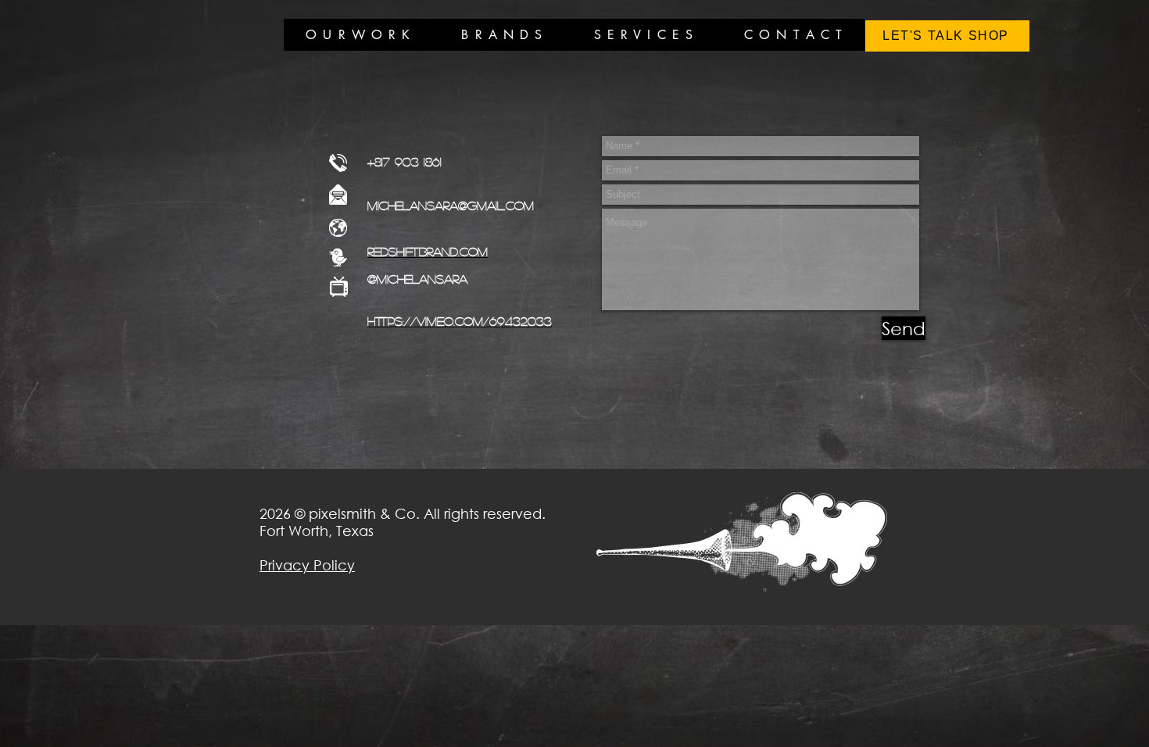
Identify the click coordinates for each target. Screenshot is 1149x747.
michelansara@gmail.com (450, 205)
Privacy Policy (307, 565)
